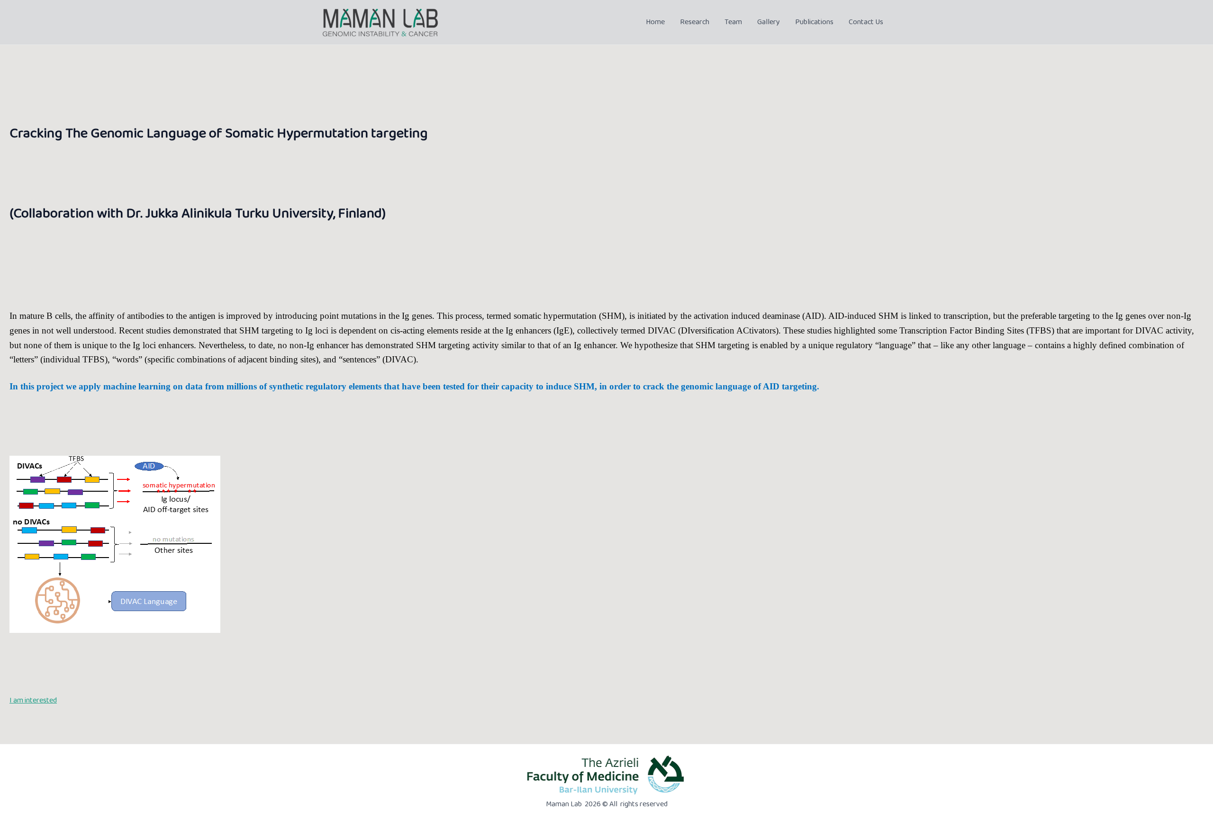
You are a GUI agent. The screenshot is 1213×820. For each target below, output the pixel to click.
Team (733, 22)
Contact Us (866, 22)
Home (655, 22)
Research (694, 22)
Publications (814, 22)
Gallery (768, 22)
